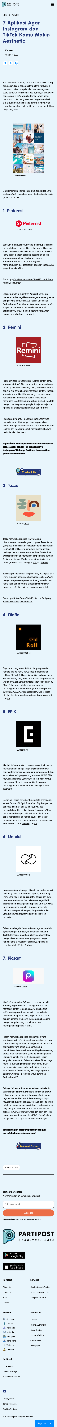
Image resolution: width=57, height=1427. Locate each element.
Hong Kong (11, 1341)
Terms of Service (9, 1404)
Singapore (11, 1319)
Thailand (10, 1349)
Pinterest (28, 229)
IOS (8, 699)
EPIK (26, 750)
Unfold (27, 875)
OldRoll (27, 653)
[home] (10, 4)
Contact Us (7, 1292)
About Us (7, 1287)
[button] (52, 4)
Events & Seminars (38, 1325)
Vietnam (10, 1345)
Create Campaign (10, 1371)
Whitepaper (35, 1346)
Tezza (26, 523)
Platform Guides (37, 1335)
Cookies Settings (10, 1409)
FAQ (5, 1297)
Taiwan (10, 1323)
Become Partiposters (11, 1377)
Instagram (34, 932)
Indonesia (11, 1328)
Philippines (11, 1336)
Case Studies (35, 1340)
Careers (6, 1303)
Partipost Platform (38, 1297)
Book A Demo (8, 1366)
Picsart (25, 987)
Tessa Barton (47, 542)
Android (7, 304)
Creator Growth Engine (40, 1287)
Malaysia (10, 1332)
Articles (33, 1320)
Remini (27, 365)
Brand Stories (36, 1330)
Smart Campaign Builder (40, 1292)
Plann (23, 175)
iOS (16, 304)
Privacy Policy (8, 1399)
